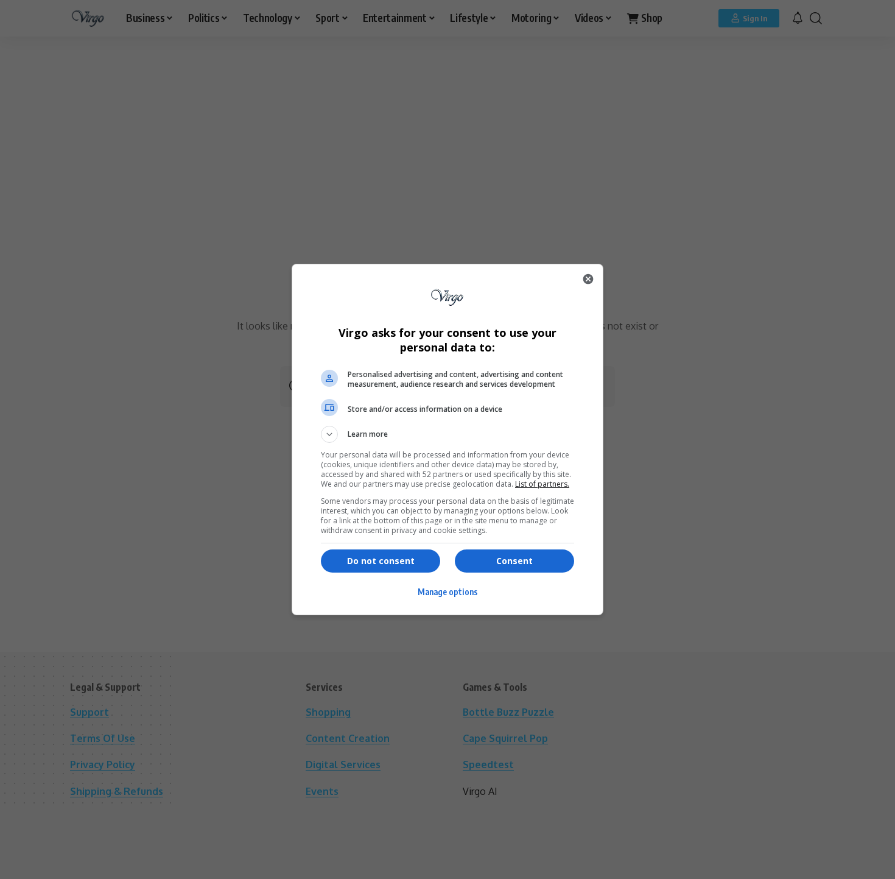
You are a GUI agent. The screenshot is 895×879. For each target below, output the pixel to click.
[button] (447, 434)
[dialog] (447, 439)
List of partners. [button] (542, 484)
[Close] (588, 279)
